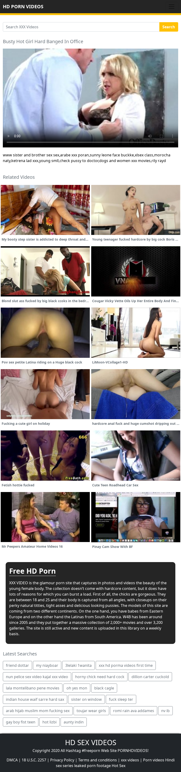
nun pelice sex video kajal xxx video (37, 676)
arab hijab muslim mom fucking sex (38, 710)
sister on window (86, 699)
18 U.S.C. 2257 (34, 760)
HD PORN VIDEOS (23, 6)
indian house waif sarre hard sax (35, 699)
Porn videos (153, 760)
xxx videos (130, 760)
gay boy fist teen (20, 722)
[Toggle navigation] (171, 6)
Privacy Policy (62, 760)
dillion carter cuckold (150, 676)
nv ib (165, 710)
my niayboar (47, 665)
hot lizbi (49, 722)
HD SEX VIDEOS (90, 742)
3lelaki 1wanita (78, 665)
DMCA (12, 760)
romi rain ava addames (133, 710)
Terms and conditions (97, 760)
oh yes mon (76, 688)
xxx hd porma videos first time (126, 665)
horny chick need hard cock (99, 676)
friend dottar (17, 665)
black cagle (104, 688)
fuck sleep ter (121, 699)
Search (168, 26)
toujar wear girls (91, 710)
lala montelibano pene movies (32, 688)
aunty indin (74, 722)
